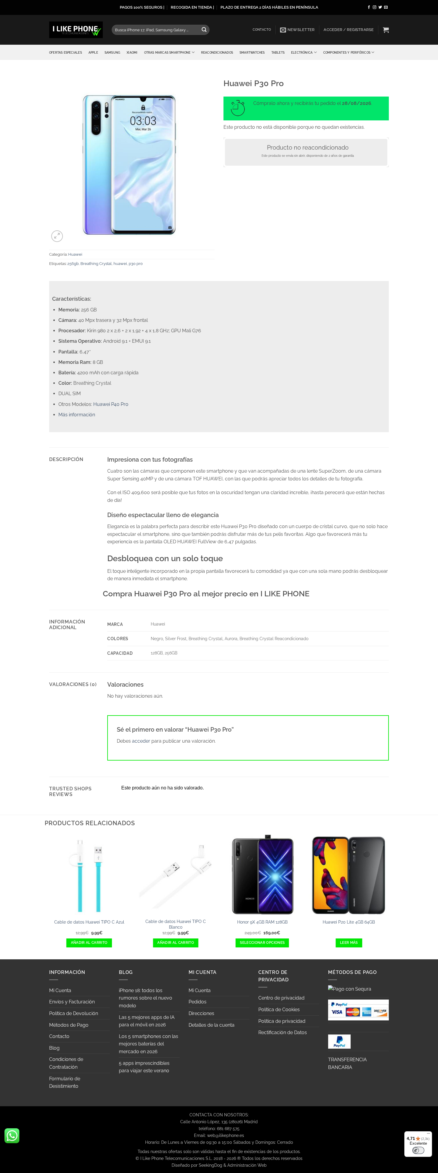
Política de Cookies (279, 1009)
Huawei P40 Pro (110, 404)
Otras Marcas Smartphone (167, 52)
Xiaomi (132, 52)
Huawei (75, 254)
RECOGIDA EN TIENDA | (192, 7)
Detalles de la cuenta (211, 1025)
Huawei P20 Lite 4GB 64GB (349, 921)
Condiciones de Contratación (66, 1063)
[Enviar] (204, 30)
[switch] (418, 1150)
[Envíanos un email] (386, 7)
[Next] (388, 896)
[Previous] (49, 896)
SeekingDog (210, 1165)
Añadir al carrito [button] (89, 943)
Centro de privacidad (281, 998)
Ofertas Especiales (65, 52)
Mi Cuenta (60, 990)
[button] (297, 29)
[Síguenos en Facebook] (369, 7)
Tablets (278, 52)
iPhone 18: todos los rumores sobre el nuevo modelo (145, 998)
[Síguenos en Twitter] (380, 7)
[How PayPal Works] (358, 1009)
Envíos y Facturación (72, 1002)
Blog (54, 1048)
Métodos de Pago (68, 1025)
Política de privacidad (281, 1021)
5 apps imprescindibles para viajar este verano (144, 1067)
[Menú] (428, 1134)
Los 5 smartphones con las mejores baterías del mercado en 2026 (148, 1044)
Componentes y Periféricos (346, 52)
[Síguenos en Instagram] (374, 7)
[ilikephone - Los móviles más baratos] (76, 29)
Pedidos (197, 1002)
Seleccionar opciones (262, 943)
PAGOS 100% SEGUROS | (142, 7)
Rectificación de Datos (282, 1032)
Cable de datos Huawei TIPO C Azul (89, 921)
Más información (76, 415)
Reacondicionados (217, 52)
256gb (73, 263)
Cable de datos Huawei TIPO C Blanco (175, 924)
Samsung (112, 52)
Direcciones (201, 1013)
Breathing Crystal (96, 263)
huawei (120, 263)
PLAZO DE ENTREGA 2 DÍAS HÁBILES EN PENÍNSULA (269, 7)
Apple (93, 52)
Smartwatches (252, 52)
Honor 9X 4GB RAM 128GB (262, 921)
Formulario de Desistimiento (64, 1082)
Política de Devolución (73, 1013)
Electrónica (302, 52)
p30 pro (136, 263)
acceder (141, 741)
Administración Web (247, 1165)
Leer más (349, 943)
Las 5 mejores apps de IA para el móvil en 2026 (147, 1021)
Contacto (262, 30)
